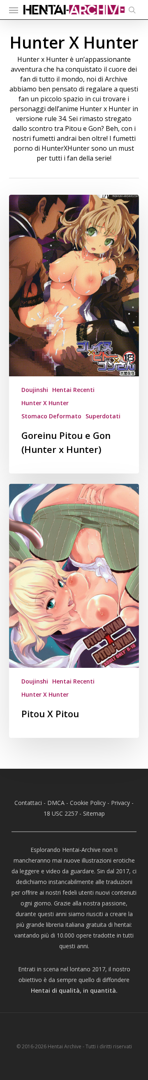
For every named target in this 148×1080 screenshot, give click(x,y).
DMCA (56, 803)
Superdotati (103, 416)
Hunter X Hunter (45, 403)
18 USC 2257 (61, 813)
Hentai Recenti (73, 390)
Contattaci (28, 803)
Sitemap (94, 813)
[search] (130, 9)
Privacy (120, 803)
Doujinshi (34, 390)
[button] (13, 10)
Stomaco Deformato (51, 416)
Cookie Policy (88, 803)
